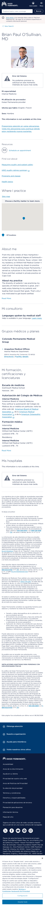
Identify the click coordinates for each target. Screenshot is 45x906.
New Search (9, 26)
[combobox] (17, 11)
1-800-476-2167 (25, 581)
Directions (9, 357)
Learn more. (37, 318)
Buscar (38, 11)
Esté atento (10, 17)
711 (11, 532)
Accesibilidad (8, 764)
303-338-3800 (34, 706)
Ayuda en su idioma (10, 774)
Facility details (21, 357)
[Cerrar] (42, 858)
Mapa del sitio (8, 817)
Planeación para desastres (13, 807)
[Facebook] (11, 831)
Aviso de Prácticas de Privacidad (15, 783)
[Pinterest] (24, 831)
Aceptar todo (22, 902)
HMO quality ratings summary (14, 170)
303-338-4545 (22, 530)
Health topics (7, 182)
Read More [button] (6, 298)
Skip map (6, 196)
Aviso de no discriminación (13, 769)
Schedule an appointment (20, 150)
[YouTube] (18, 831)
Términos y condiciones (12, 793)
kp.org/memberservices (19, 571)
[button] (24, 218)
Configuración (22, 896)
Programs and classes (11, 176)
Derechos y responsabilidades (14, 798)
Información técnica (10, 812)
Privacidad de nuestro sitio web (15, 778)
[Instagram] (30, 831)
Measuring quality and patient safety (17, 165)
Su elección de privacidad (12, 788)
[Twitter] (5, 831)
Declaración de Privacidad (20, 891)
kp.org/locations (7, 551)
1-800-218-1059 (35, 530)
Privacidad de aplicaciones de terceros (17, 802)
